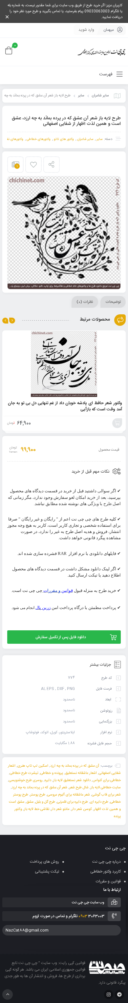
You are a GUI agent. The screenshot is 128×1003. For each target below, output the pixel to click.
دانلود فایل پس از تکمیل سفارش (60, 637)
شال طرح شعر (79, 788)
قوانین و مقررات (108, 881)
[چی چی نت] (101, 52)
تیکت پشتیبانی (47, 871)
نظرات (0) (84, 302)
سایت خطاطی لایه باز (106, 788)
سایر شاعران (100, 96)
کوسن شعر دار (82, 809)
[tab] (113, 302)
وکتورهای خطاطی (39, 139)
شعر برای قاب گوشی (106, 795)
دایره (48, 780)
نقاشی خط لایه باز (36, 809)
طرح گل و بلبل (45, 802)
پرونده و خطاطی (51, 773)
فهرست (106, 74)
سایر (81, 96)
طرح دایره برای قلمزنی (72, 802)
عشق (29, 802)
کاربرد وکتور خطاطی (105, 871)
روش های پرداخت (44, 861)
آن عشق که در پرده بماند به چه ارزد (74, 766)
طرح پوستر (37, 795)
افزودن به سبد (117, 423)
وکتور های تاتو (64, 139)
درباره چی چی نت (106, 861)
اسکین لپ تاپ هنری (32, 766)
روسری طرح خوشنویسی (26, 780)
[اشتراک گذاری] (51, 164)
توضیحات (113, 302)
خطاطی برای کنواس (107, 780)
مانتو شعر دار (60, 809)
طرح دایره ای (99, 802)
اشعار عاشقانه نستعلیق (81, 773)
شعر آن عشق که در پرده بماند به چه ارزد (39, 788)
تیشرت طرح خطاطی (24, 773)
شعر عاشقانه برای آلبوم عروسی (68, 795)
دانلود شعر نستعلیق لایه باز (72, 780)
